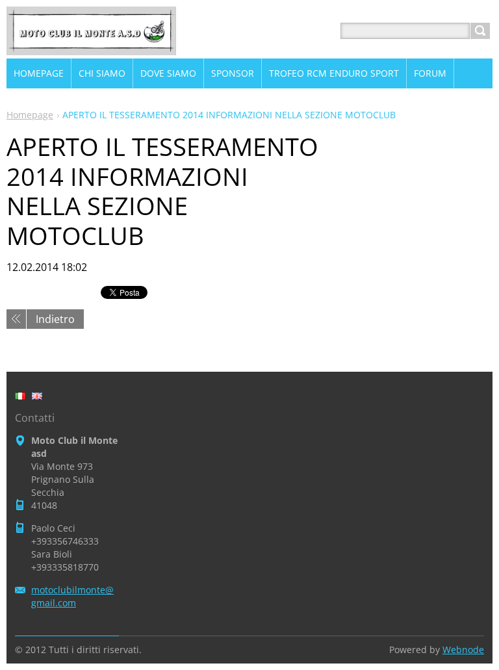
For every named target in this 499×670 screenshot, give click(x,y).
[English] (37, 396)
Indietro (55, 319)
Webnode (463, 649)
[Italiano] (20, 396)
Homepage (29, 115)
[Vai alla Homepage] (91, 46)
